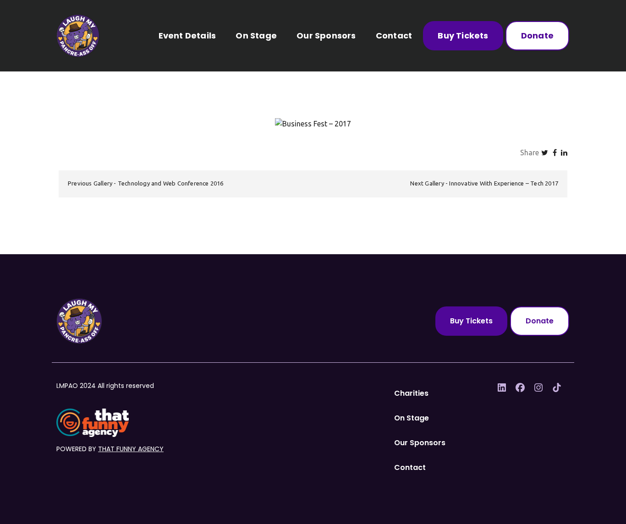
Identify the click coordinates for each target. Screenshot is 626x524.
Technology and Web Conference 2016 (171, 183)
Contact (394, 35)
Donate (537, 35)
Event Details (187, 35)
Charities (411, 393)
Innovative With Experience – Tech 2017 (503, 183)
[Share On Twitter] (544, 152)
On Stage (256, 35)
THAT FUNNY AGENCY (131, 448)
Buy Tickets (463, 35)
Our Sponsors (326, 35)
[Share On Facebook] (555, 152)
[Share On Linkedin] (564, 152)
